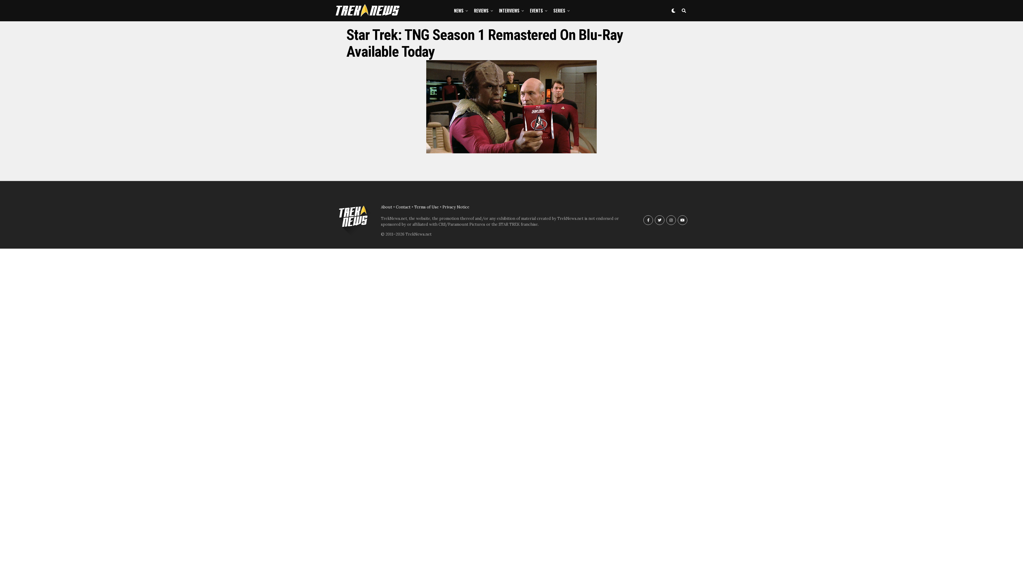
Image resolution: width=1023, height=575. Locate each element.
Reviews (481, 10)
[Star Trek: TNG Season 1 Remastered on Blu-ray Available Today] (511, 151)
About (386, 207)
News (459, 10)
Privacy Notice (456, 207)
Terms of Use (426, 207)
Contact (403, 207)
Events (536, 10)
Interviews (509, 10)
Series (559, 10)
